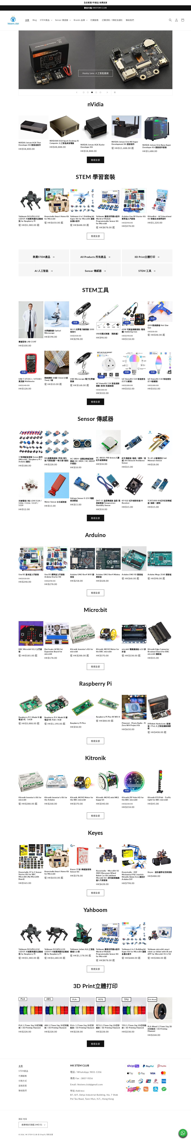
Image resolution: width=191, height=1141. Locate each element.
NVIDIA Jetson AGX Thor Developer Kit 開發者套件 (30, 143)
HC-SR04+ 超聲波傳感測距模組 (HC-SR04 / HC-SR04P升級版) (82, 461)
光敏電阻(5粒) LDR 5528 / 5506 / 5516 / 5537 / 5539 (30, 503)
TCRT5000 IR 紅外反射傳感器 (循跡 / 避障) (160, 501)
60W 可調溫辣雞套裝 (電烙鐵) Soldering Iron (133, 330)
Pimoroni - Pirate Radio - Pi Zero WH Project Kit (134, 724)
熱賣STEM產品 (42, 256)
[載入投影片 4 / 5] (96, 92)
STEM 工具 (145, 270)
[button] (45, 20)
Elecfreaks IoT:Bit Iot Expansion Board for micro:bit (53, 651)
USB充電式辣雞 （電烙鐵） (107, 334)
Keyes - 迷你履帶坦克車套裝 (160, 872)
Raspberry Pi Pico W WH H (108, 717)
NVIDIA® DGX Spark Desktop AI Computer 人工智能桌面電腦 (64, 142)
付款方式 (23, 1081)
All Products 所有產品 (93, 256)
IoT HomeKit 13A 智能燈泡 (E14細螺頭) (159, 380)
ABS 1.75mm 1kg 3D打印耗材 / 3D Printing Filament (56, 1026)
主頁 (21, 1066)
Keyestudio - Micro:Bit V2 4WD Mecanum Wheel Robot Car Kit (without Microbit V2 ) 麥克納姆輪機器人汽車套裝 (108, 875)
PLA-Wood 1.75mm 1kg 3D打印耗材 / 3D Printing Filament (160, 1028)
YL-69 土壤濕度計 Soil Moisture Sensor (157, 459)
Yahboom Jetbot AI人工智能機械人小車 (82, 950)
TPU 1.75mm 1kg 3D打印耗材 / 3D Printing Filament (134, 1026)
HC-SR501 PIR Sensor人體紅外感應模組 (107, 459)
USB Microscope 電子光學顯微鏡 (82, 380)
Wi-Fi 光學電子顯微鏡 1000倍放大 (82, 330)
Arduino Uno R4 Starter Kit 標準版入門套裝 (134, 217)
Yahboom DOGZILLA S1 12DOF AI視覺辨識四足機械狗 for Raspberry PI (56, 951)
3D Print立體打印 (145, 256)
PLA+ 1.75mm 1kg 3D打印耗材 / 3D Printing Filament (82, 1026)
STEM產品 (23, 1071)
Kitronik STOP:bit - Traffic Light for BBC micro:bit (159, 798)
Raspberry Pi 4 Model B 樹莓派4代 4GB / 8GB (56, 718)
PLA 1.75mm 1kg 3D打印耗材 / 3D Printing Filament (31, 1026)
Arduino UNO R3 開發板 (132, 574)
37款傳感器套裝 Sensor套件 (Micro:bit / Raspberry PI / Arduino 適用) (31, 459)
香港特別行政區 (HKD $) (32, 1125)
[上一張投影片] (77, 92)
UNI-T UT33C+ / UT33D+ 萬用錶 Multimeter (30, 380)
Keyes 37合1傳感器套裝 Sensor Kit (80, 870)
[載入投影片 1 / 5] (84, 92)
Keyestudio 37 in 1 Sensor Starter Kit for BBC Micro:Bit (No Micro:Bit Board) (30, 875)
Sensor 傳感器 (93, 270)
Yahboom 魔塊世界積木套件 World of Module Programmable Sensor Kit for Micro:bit (108, 220)
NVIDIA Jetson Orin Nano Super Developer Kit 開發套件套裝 (156, 146)
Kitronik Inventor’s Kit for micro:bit (81, 650)
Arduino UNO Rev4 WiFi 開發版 (82, 575)
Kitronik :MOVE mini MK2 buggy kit (107, 798)
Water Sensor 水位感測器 (55, 502)
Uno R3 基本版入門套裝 (29, 574)
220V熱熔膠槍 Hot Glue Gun (158, 326)
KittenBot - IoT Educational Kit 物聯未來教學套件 (159, 217)
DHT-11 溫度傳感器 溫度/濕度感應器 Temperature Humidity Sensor (108, 502)
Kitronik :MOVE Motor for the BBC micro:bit (107, 650)
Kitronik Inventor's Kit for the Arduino (55, 798)
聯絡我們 (23, 1090)
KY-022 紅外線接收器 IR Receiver (132, 501)
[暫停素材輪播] (114, 92)
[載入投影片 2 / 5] (88, 92)
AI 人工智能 (42, 270)
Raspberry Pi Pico (78, 723)
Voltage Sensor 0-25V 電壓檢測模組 (82, 499)
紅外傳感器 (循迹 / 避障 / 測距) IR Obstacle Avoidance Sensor (134, 460)
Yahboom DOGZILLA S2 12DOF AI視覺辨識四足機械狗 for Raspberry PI (31, 218)
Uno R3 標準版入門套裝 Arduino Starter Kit (54, 575)
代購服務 (23, 1076)
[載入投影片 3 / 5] (92, 92)
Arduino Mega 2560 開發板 (160, 574)
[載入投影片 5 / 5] (100, 92)
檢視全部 (95, 160)
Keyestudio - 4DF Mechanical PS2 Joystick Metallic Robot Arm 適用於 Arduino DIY (133, 875)
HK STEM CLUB (31, 1134)
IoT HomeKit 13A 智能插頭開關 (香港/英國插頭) (107, 384)
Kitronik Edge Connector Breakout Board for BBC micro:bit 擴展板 (158, 651)
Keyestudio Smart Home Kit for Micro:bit (56, 217)
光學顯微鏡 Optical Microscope (52, 331)
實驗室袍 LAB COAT (27, 342)
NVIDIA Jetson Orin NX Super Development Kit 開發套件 (125, 143)
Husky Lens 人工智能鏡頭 (95, 73)
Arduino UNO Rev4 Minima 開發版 (108, 575)
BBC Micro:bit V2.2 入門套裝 (30, 650)
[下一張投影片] (107, 92)
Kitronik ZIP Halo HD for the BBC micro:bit (133, 798)
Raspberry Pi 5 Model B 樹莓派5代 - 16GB (30, 718)
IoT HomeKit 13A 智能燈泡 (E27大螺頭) (133, 380)
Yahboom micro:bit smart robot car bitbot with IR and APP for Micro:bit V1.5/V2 (160, 951)
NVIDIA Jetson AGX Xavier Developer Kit (93, 146)
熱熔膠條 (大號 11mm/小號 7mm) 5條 (56, 379)
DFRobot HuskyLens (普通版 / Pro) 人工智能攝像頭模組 (159, 726)
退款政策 (23, 1085)
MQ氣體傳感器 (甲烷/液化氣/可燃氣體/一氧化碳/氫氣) (56, 459)
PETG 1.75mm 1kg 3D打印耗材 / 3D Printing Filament (108, 1026)
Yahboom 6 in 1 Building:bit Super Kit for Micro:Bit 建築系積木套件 (82, 218)
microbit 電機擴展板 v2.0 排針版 (134, 650)
